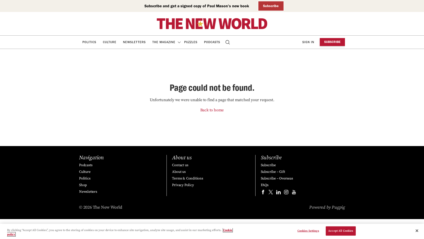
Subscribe (271, 6)
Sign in (308, 42)
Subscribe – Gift (273, 172)
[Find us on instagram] (286, 193)
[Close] (417, 231)
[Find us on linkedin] (278, 193)
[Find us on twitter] (271, 193)
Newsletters (134, 42)
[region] (212, 231)
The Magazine (163, 42)
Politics (89, 42)
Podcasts (212, 42)
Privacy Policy (183, 185)
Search (228, 42)
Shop (83, 185)
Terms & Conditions (187, 178)
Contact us (180, 165)
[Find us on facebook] (263, 193)
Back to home (212, 110)
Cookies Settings (308, 231)
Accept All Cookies (340, 231)
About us (179, 172)
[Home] (212, 23)
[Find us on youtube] (294, 193)
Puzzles (190, 42)
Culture (109, 42)
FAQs (265, 185)
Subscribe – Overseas (277, 178)
